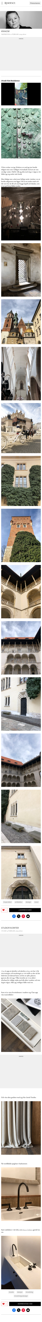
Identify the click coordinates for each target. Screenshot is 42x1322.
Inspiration (5, 34)
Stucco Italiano (27, 1230)
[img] (4, 910)
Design (28, 902)
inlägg (28, 971)
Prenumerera (35, 3)
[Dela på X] (18, 916)
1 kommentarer (25, 910)
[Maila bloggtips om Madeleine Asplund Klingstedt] (28, 916)
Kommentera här (25, 1304)
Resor (36, 902)
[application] (21, 94)
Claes (3, 971)
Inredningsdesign (21, 1296)
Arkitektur (18, 902)
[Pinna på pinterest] (23, 916)
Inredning (29, 1292)
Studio (4, 931)
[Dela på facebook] (14, 916)
